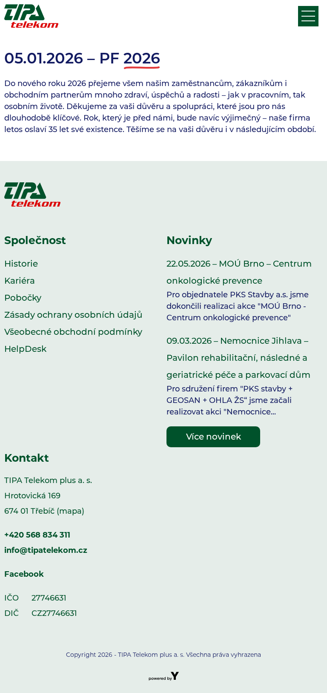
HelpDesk (25, 349)
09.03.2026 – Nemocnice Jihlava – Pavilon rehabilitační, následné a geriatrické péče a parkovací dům (238, 376)
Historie (21, 264)
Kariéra (19, 281)
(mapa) (70, 511)
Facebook (24, 574)
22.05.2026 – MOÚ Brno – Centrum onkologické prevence (239, 290)
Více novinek (213, 436)
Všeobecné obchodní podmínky (73, 332)
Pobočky (22, 298)
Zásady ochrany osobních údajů (73, 315)
